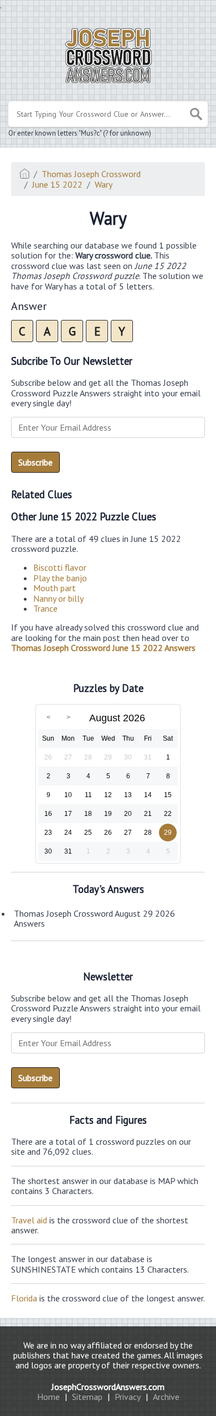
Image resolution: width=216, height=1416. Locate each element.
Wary (103, 184)
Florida (24, 1298)
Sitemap (87, 1396)
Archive (166, 1396)
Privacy (128, 1396)
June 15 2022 (57, 184)
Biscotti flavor (59, 567)
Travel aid (29, 1220)
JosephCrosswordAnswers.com (108, 1386)
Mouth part (54, 587)
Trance (45, 608)
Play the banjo (60, 577)
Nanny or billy (58, 598)
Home (48, 1396)
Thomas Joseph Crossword (91, 173)
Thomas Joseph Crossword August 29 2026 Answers (94, 918)
